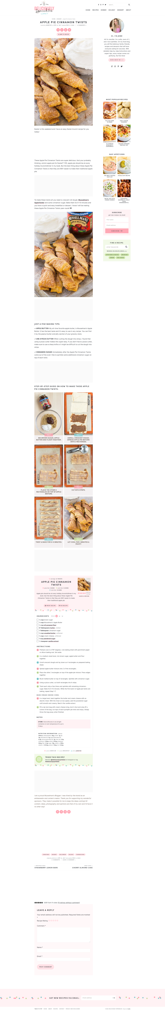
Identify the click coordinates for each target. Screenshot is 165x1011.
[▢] (38, 620)
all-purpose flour (50, 625)
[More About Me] (117, 25)
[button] (78, 593)
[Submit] (129, 5)
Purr (128, 1008)
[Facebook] (98, 4)
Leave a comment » (69, 860)
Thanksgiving (80, 854)
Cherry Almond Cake (82, 868)
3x (62, 616)
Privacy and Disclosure (73, 1008)
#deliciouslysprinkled (52, 761)
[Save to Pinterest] (58, 30)
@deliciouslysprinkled (58, 760)
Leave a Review (84, 596)
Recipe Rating (42, 921)
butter (52, 628)
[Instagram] (101, 4)
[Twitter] (105, 4)
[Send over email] (69, 30)
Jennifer (49, 25)
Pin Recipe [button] (64, 605)
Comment (41, 926)
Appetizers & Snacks (112, 254)
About (128, 10)
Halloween (62, 854)
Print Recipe (51, 605)
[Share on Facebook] (62, 30)
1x (56, 616)
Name (40, 947)
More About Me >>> (117, 59)
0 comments (56, 860)
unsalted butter (49, 633)
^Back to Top (38, 1008)
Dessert (120, 10)
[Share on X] (66, 30)
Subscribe (115, 231)
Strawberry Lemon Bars (46, 868)
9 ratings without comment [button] (68, 903)
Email (39, 956)
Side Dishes (120, 257)
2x (59, 616)
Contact (61, 1008)
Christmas (46, 854)
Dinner (103, 10)
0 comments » (81, 25)
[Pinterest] (103, 4)
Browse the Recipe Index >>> (117, 251)
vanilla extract (53, 641)
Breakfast (125, 254)
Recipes (95, 10)
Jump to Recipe (64, 34)
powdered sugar (49, 638)
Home (88, 10)
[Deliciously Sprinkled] (44, 7)
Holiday (112, 10)
